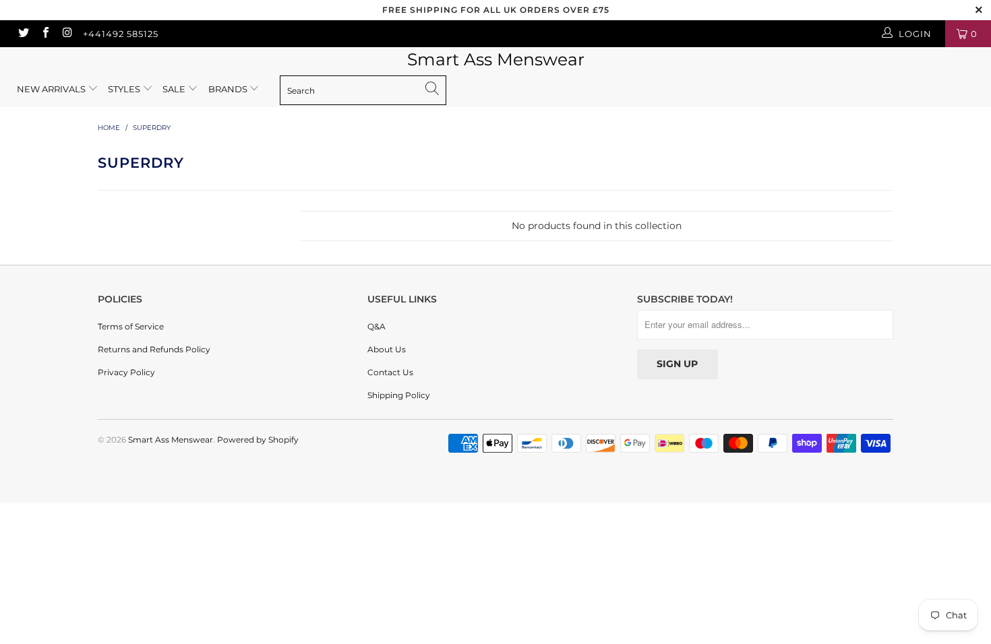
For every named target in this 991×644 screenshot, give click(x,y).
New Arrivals (51, 89)
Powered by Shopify (258, 439)
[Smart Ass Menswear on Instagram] (67, 33)
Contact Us (390, 372)
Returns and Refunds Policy (154, 349)
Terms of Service (131, 326)
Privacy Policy (126, 372)
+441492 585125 (120, 33)
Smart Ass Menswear (495, 59)
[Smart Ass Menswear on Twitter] (23, 33)
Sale (174, 89)
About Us (386, 349)
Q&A (376, 326)
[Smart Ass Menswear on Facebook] (44, 33)
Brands (228, 89)
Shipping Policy (398, 395)
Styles (124, 89)
